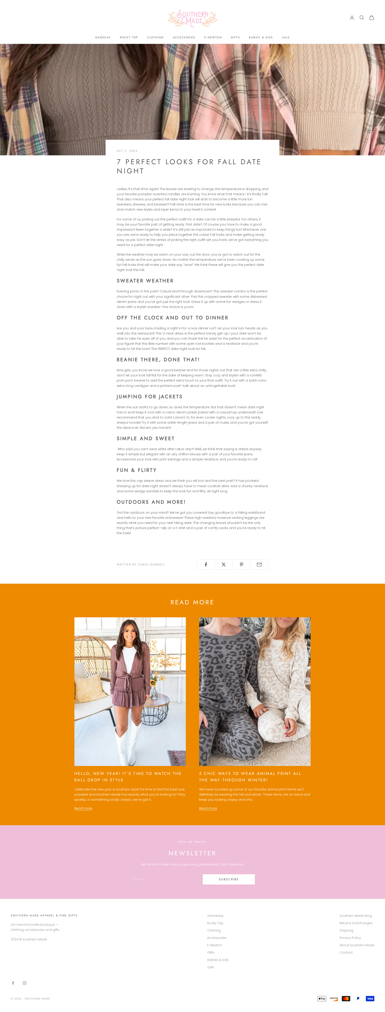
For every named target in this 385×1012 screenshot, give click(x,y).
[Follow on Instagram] (24, 983)
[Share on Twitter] (223, 564)
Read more (83, 808)
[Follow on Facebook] (13, 983)
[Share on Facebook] (206, 564)
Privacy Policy (350, 938)
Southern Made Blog (356, 915)
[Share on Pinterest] (241, 564)
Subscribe (229, 879)
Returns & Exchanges (356, 923)
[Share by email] (259, 564)
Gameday (103, 37)
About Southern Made (357, 945)
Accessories (184, 37)
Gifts (235, 37)
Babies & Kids (261, 37)
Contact (346, 952)
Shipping (346, 930)
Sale (286, 37)
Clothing (155, 37)
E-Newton (213, 37)
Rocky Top (129, 37)
